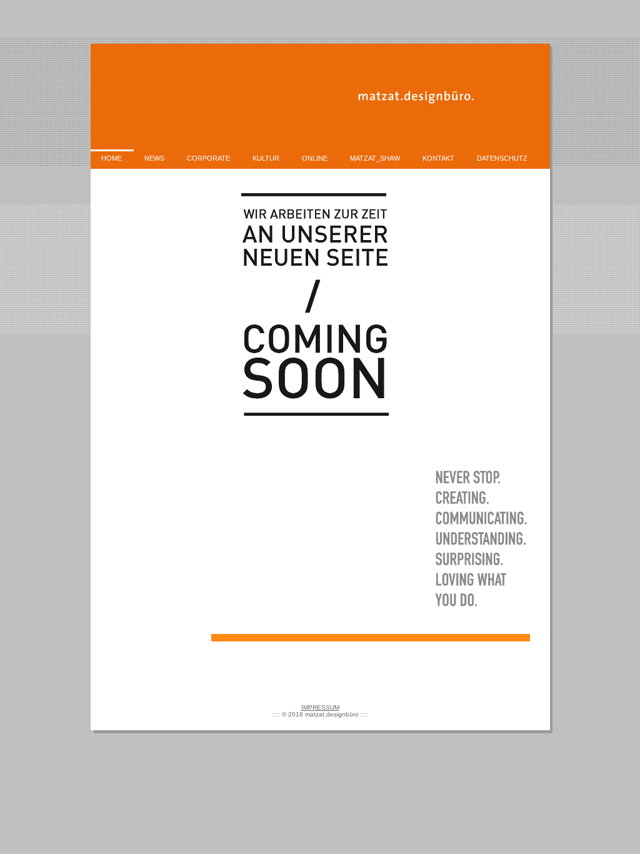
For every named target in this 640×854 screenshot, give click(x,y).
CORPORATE (208, 158)
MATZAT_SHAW (375, 158)
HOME (111, 158)
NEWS (154, 158)
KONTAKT (438, 158)
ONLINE (315, 158)
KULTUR (265, 158)
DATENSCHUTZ (502, 158)
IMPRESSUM (320, 707)
